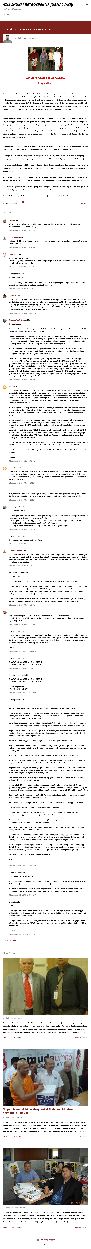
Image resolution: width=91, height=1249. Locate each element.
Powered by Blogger (47, 1240)
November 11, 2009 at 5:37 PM (22, 544)
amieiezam (14, 612)
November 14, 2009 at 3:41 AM (22, 895)
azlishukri (14, 237)
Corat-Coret (14, 203)
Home (6, 14)
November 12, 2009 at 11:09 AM (22, 668)
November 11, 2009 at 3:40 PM (22, 247)
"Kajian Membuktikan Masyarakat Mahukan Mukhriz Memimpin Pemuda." (38, 1110)
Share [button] (83, 203)
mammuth (50, 1244)
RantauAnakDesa (17, 320)
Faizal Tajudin (15, 551)
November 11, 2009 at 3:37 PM (22, 230)
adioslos (13, 468)
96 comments (15, 1137)
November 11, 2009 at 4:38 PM (22, 461)
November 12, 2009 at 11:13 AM (22, 693)
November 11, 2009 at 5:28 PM (22, 500)
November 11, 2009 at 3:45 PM (22, 267)
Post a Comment (10, 940)
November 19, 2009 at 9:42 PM (22, 934)
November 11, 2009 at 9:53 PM (22, 605)
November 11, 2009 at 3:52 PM (22, 289)
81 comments (15, 1037)
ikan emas (13, 254)
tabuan (12, 220)
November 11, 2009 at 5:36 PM (22, 529)
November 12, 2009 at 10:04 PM (23, 866)
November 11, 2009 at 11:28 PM (22, 624)
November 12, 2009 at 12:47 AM (22, 651)
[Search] (81, 4)
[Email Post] (23, 203)
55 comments (15, 1227)
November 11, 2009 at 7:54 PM (22, 566)
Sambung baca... (81, 1037)
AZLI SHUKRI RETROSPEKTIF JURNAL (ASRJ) (38, 4)
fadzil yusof (14, 507)
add (11, 386)
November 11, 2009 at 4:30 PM (22, 379)
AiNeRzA (13, 296)
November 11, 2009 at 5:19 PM (22, 483)
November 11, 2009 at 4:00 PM (22, 313)
